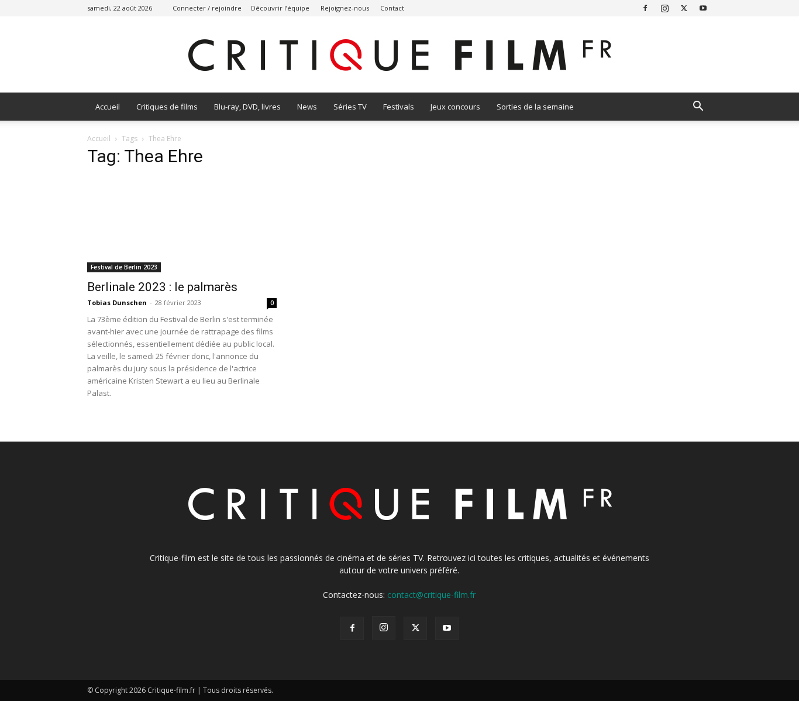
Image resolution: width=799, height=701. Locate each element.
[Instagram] (664, 8)
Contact (392, 8)
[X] (684, 8)
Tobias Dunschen (117, 302)
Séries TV (350, 106)
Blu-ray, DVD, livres (247, 106)
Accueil (107, 106)
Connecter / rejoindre (207, 8)
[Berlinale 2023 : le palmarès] (182, 225)
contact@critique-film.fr (431, 594)
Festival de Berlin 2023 (124, 267)
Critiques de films (167, 106)
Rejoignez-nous (345, 8)
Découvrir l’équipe (280, 8)
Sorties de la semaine (535, 106)
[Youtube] (703, 8)
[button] (698, 107)
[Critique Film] (399, 55)
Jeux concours (455, 106)
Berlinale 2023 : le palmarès (162, 287)
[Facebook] (645, 8)
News (307, 106)
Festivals (398, 106)
